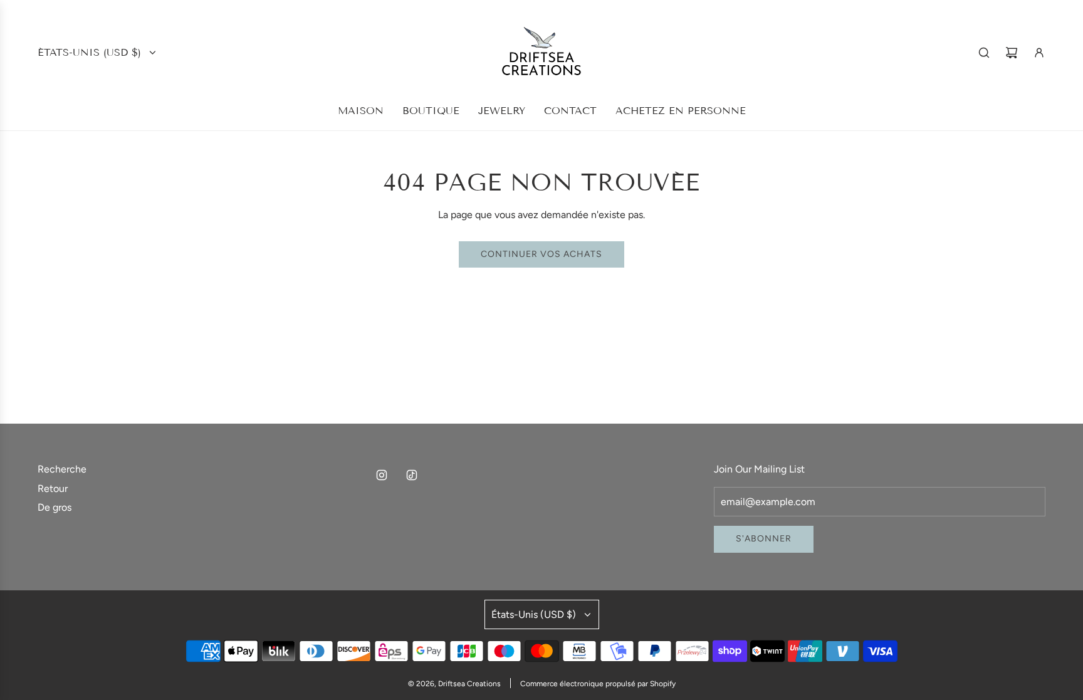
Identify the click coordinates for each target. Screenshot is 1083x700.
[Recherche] (984, 52)
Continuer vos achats (541, 254)
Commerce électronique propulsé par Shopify (598, 683)
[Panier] (1011, 52)
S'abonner (764, 538)
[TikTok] (412, 475)
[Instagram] (381, 475)
